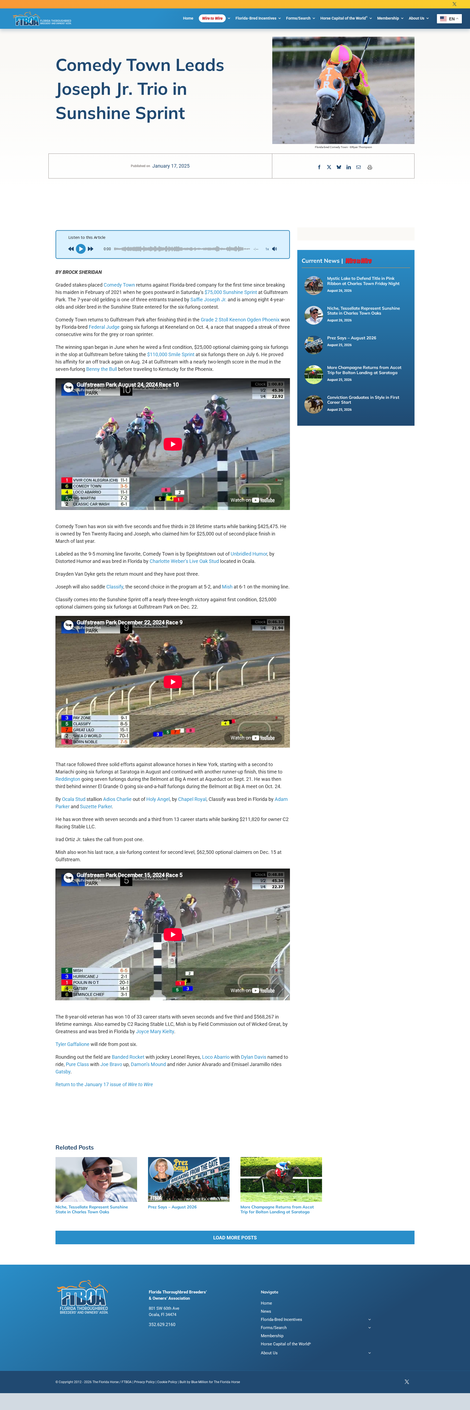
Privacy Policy (144, 1382)
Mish (227, 587)
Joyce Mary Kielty (155, 1031)
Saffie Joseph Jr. (208, 299)
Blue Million (199, 1382)
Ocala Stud (73, 799)
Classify (114, 587)
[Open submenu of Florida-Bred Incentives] (368, 1320)
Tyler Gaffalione (72, 1044)
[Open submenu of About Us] (368, 1354)
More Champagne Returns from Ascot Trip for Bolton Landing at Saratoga (364, 370)
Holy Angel (158, 799)
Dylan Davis (253, 1057)
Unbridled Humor (249, 554)
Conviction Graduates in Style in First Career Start (363, 400)
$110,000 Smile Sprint (170, 354)
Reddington (67, 779)
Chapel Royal (192, 799)
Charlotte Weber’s (169, 561)
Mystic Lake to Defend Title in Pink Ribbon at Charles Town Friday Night (363, 281)
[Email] (358, 167)
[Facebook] (319, 167)
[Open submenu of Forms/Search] (368, 1328)
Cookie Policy (167, 1382)
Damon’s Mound (148, 1064)
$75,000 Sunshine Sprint (231, 292)
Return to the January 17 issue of (104, 1084)
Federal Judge (104, 327)
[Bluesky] (339, 167)
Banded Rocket (128, 1057)
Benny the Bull (101, 369)
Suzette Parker (96, 806)
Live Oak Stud (204, 561)
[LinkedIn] (349, 167)
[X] (329, 167)
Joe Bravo (111, 1064)
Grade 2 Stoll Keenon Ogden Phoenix (240, 319)
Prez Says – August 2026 (351, 337)
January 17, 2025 (171, 166)
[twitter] (454, 4)
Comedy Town (119, 285)
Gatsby (62, 1071)
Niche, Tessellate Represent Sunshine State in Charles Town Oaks (363, 311)
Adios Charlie (117, 799)
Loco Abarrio (216, 1057)
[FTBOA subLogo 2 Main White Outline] (42, 11)
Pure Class (77, 1064)
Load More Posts (235, 1237)
